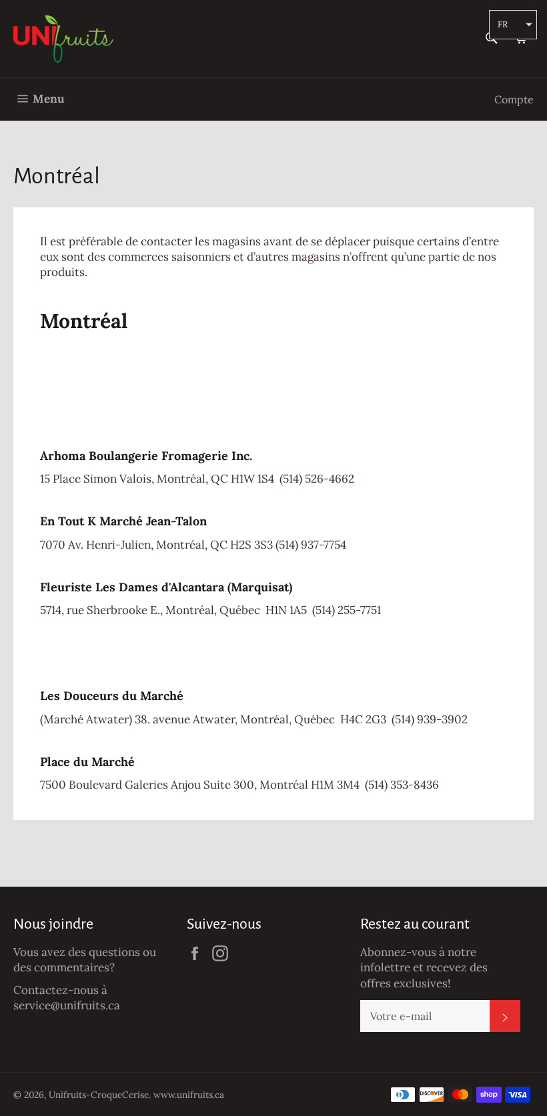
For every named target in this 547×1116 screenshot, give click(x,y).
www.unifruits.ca (188, 1095)
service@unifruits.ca (66, 1005)
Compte (514, 99)
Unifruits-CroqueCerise (99, 1095)
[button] (513, 24)
